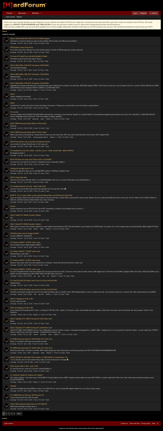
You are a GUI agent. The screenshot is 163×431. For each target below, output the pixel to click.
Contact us (124, 423)
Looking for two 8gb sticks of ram (21, 168)
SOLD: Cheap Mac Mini (18, 177)
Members (35, 13)
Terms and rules (135, 423)
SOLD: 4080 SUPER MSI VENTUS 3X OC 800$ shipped (30, 38)
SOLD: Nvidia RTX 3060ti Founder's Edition (25, 215)
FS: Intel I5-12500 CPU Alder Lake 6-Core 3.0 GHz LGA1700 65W (33, 280)
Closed (12, 206)
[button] (14, 13)
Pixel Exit (68, 428)
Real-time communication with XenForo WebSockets (88, 428)
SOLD (12, 94)
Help (153, 423)
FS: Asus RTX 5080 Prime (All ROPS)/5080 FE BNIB (28, 56)
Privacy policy (145, 423)
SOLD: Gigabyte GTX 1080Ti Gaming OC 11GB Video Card (31, 319)
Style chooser (8, 423)
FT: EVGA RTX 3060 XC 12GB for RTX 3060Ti (26, 375)
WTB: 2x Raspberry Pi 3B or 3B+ (21, 299)
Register (19, 17)
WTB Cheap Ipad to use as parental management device (30, 142)
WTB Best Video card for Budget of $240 (24, 233)
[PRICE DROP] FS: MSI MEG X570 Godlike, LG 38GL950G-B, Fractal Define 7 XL (39, 357)
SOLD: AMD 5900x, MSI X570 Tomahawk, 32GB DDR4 (29, 65)
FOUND (13, 386)
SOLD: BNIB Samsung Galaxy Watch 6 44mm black (28, 123)
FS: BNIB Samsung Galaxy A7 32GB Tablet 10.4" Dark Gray (31, 339)
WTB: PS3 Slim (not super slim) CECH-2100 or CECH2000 (30, 159)
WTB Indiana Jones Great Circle (21, 47)
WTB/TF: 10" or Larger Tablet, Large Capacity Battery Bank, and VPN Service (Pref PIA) (41, 195)
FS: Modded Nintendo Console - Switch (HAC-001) (28, 186)
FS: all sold (14, 112)
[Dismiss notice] (158, 22)
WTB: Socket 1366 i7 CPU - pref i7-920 (24, 366)
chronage (13, 43)
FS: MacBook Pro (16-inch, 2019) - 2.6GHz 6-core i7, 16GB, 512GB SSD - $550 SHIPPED (42, 150)
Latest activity (10, 17)
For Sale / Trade (44, 43)
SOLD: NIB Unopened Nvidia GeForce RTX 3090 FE (28, 404)
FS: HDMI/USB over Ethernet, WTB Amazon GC (27, 395)
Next (18, 413)
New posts (22, 13)
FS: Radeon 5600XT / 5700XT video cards (25, 242)
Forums (9, 13)
